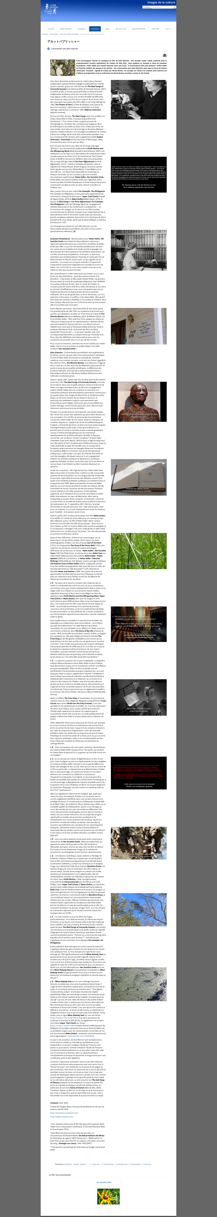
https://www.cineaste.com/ (61, 1116)
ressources (54, 34)
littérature (68, 1164)
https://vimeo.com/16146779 (63, 1018)
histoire (83, 1164)
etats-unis (96, 1164)
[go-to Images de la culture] (108, 10)
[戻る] (49, 48)
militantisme (136, 1164)
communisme (108, 1164)
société (76, 1164)
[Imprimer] (164, 56)
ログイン (168, 29)
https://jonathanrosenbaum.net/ (64, 1113)
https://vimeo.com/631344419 (63, 1025)
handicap (147, 1164)
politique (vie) (122, 1164)
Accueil (45, 34)
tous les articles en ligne (69, 34)
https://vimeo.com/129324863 (80, 1036)
